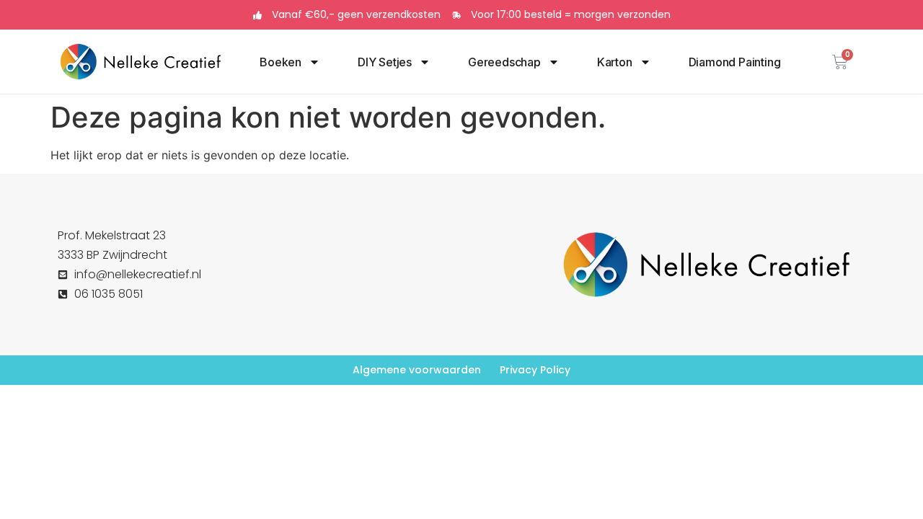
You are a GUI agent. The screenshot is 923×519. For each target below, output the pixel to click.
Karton (614, 62)
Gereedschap (504, 62)
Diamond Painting (735, 62)
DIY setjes (385, 62)
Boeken (280, 62)
